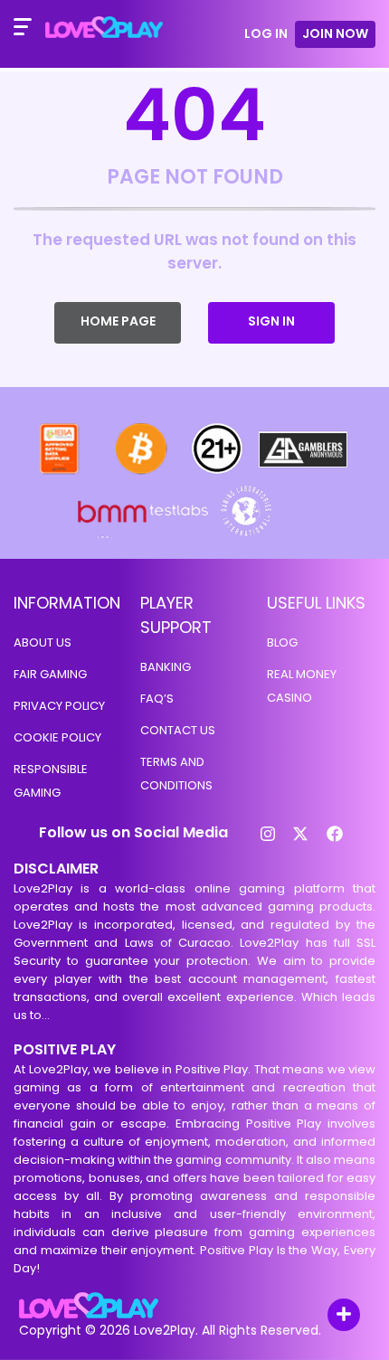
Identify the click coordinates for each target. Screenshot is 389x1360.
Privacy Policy (59, 705)
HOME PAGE (118, 321)
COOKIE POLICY (57, 737)
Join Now (335, 33)
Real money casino (302, 686)
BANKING (165, 666)
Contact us (177, 730)
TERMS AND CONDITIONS (176, 773)
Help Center (323, 1316)
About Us (42, 642)
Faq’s (157, 698)
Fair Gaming (50, 674)
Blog (282, 642)
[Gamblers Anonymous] (304, 472)
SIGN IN (271, 321)
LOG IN (266, 33)
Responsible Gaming (51, 780)
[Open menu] (22, 27)
